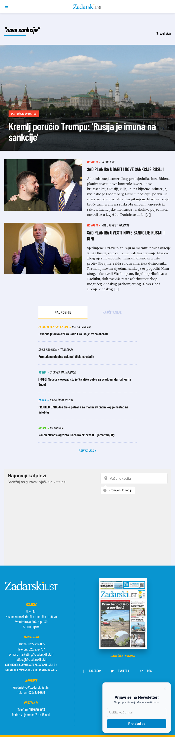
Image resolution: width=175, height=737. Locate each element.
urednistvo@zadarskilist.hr (31, 687)
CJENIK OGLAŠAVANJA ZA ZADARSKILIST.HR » (31, 665)
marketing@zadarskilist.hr (36, 654)
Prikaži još (87, 450)
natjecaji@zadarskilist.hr (31, 659)
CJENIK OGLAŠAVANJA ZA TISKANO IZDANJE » (31, 670)
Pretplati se (136, 723)
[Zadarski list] (87, 7)
